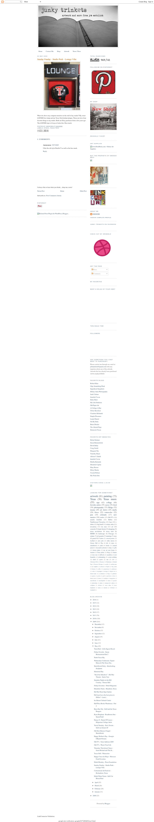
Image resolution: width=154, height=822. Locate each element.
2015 (94, 603)
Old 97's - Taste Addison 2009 (104, 742)
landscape (101, 534)
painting (108, 496)
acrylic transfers (96, 519)
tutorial (105, 588)
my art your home (108, 550)
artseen (102, 566)
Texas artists (100, 552)
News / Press (77, 51)
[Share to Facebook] (45, 130)
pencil (95, 538)
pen (91, 514)
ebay (110, 548)
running (108, 536)
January (97, 792)
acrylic (107, 564)
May (96, 646)
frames (115, 552)
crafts (93, 571)
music (109, 580)
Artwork (66, 51)
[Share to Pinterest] (47, 130)
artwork (94, 496)
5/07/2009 (55, 145)
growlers (109, 576)
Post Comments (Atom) (53, 195)
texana (92, 510)
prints (101, 583)
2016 (94, 600)
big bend (100, 524)
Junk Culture (94, 394)
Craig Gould (94, 448)
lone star (94, 555)
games (93, 576)
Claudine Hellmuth (96, 413)
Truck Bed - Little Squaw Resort (104, 649)
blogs (108, 552)
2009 (94, 621)
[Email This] (38, 130)
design (106, 571)
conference (114, 569)
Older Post (83, 191)
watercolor (108, 512)
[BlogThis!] (40, 130)
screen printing (112, 557)
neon (107, 505)
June (96, 643)
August (97, 637)
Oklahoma (108, 562)
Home (40, 51)
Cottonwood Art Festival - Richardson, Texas (102, 772)
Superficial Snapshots (97, 389)
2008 (94, 795)
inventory (93, 527)
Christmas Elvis (94, 562)
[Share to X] (43, 130)
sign (97, 502)
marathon (109, 555)
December (98, 624)
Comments (96, 274)
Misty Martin (94, 470)
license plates (96, 550)
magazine (112, 578)
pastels (115, 580)
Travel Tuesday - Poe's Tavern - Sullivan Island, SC (104, 726)
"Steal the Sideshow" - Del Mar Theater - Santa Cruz (104, 676)
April (96, 782)
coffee (99, 569)
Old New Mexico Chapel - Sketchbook (102, 732)
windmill (92, 590)
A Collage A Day (95, 408)
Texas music (110, 499)
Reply (45, 151)
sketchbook (93, 545)
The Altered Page (95, 427)
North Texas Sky (99, 657)
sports (101, 559)
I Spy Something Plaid (97, 386)
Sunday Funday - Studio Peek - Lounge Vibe (56, 59)
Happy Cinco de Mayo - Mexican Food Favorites (105, 757)
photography (99, 507)
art (112, 527)
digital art (112, 571)
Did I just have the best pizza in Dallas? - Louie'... (104, 696)
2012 (94, 612)
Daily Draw (94, 400)
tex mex (104, 527)
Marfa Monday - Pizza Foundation (105, 762)
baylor (107, 566)
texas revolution (96, 531)
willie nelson (110, 541)
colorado (103, 514)
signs (112, 543)
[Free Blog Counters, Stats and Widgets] (91, 486)
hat (114, 576)
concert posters (110, 538)
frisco (97, 512)
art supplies (95, 566)
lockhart (106, 578)
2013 (94, 609)
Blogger (107, 803)
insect (99, 578)
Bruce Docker (94, 424)
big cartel (114, 566)
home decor (93, 578)
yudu (101, 545)
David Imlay (94, 445)
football (92, 541)
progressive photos (110, 583)
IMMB (92, 534)
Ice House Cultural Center (102, 700)
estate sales (110, 524)
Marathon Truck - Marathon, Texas (105, 689)
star (107, 559)
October (97, 630)
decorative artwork (101, 548)
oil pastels (100, 536)
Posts (95, 269)
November (98, 627)
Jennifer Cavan (95, 397)
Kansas (102, 562)
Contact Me (50, 51)
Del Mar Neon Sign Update (103, 692)
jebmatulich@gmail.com (98, 366)
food (115, 505)
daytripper (99, 571)
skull (94, 559)
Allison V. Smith (95, 456)
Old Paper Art (94, 405)
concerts (93, 529)
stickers (100, 585)
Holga (110, 507)
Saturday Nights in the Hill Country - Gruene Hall (103, 681)
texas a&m (108, 585)
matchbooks (93, 580)
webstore (112, 588)
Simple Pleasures (95, 416)
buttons (94, 569)
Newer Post (41, 191)
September (98, 633)
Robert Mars (94, 383)
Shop (58, 51)
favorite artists (95, 505)
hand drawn (102, 529)
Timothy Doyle (95, 454)
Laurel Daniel (94, 419)
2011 (94, 615)
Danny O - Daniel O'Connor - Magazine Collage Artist (103, 721)
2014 (94, 606)
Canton (101, 538)
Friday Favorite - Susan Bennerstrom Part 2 (101, 653)
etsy (115, 536)
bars (110, 522)
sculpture (92, 585)
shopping (111, 529)
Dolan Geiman (95, 440)
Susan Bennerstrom (96, 443)
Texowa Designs (98, 564)
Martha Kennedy (95, 462)
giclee (99, 576)
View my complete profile (100, 217)
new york (100, 541)
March (97, 785)
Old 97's (111, 517)
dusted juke (93, 573)
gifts (115, 548)
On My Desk (94, 421)
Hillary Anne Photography (98, 391)
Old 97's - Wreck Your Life (102, 745)
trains (99, 588)
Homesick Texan (95, 430)
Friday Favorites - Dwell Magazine (105, 685)
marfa (114, 510)
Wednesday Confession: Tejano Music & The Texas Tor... (104, 661)
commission (106, 569)
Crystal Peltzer (95, 473)
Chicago (111, 534)
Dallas (110, 519)
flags (108, 573)
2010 (94, 618)
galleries (114, 573)
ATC (113, 559)
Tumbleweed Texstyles (97, 522)
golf (104, 576)
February (98, 789)
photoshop (94, 583)
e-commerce (102, 573)
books (107, 545)
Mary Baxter (94, 467)
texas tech (54, 128)
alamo (92, 536)
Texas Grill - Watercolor (101, 753)
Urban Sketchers (95, 411)
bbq (102, 543)
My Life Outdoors (96, 402)
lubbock (102, 555)
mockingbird (102, 580)
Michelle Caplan (95, 464)
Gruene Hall (93, 543)
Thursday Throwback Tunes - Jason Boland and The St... (103, 749)
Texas (93, 499)
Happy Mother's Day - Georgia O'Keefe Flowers (104, 737)
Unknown (96, 214)
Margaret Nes (94, 451)
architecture (114, 564)
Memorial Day (98, 671)
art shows (103, 510)
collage (109, 502)
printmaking (101, 557)
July (96, 640)
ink (107, 543)
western (92, 552)
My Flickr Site (95, 475)
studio (46, 128)
